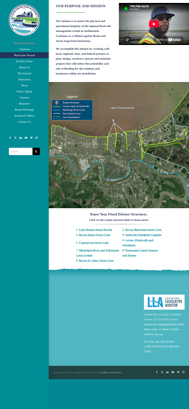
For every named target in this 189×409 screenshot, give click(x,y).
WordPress (105, 372)
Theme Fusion (116, 372)
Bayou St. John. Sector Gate (96, 260)
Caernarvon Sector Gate (94, 242)
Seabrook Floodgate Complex (143, 234)
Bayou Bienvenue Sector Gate (143, 229)
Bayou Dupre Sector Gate (94, 234)
